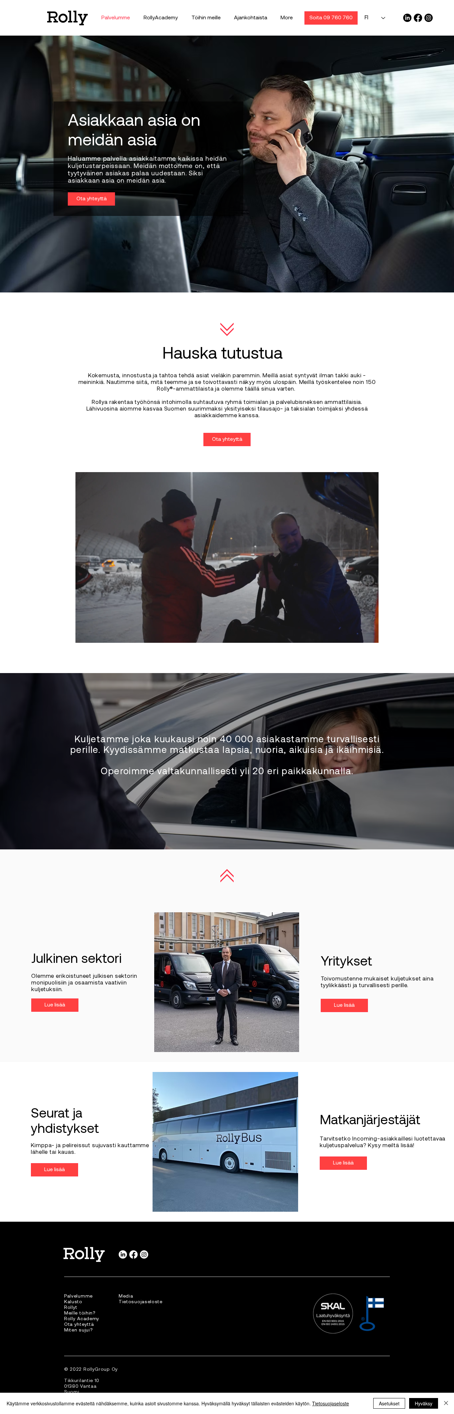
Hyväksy (423, 1403)
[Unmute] (95, 633)
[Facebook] (418, 18)
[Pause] (84, 633)
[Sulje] (446, 1403)
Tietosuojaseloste (330, 1403)
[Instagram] (428, 18)
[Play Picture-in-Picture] (358, 633)
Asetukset (389, 1403)
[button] (205, 18)
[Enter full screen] (369, 633)
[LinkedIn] (407, 18)
